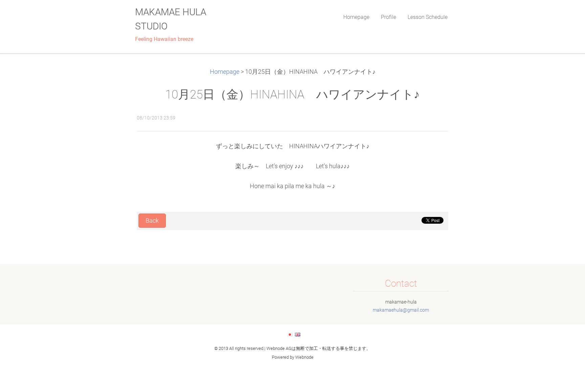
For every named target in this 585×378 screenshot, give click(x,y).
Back (152, 220)
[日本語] (289, 334)
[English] (297, 334)
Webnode (304, 357)
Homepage (224, 71)
